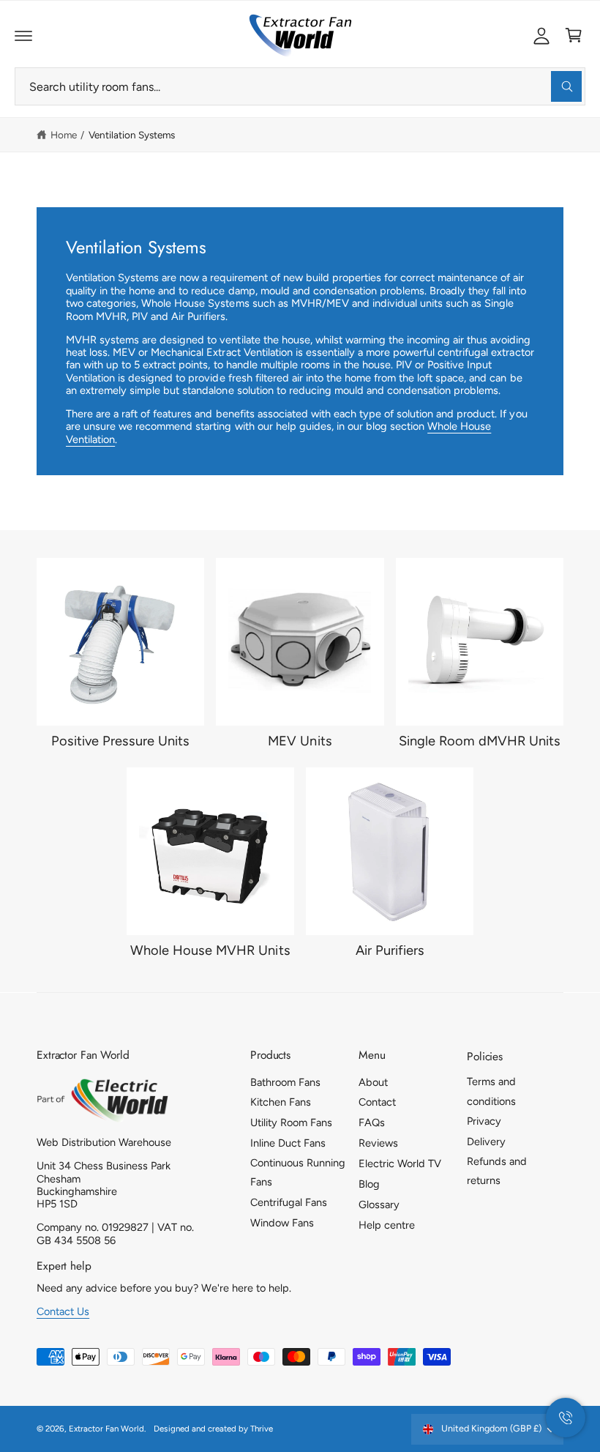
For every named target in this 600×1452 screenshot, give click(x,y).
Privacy (484, 1121)
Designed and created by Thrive (213, 1428)
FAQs (372, 1122)
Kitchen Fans (280, 1102)
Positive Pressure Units (120, 741)
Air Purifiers (390, 950)
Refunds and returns (497, 1171)
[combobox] (300, 86)
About (373, 1082)
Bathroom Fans (285, 1082)
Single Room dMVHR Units (479, 741)
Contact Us (63, 1311)
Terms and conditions (491, 1091)
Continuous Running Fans (297, 1172)
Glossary (379, 1204)
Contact (377, 1102)
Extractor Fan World (106, 1428)
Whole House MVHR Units (210, 950)
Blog (369, 1184)
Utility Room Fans (291, 1122)
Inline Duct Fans (288, 1143)
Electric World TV (400, 1163)
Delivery (486, 1141)
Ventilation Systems (132, 135)
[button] (23, 35)
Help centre (387, 1225)
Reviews (378, 1143)
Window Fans (282, 1222)
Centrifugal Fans (288, 1202)
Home (63, 135)
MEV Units (299, 741)
